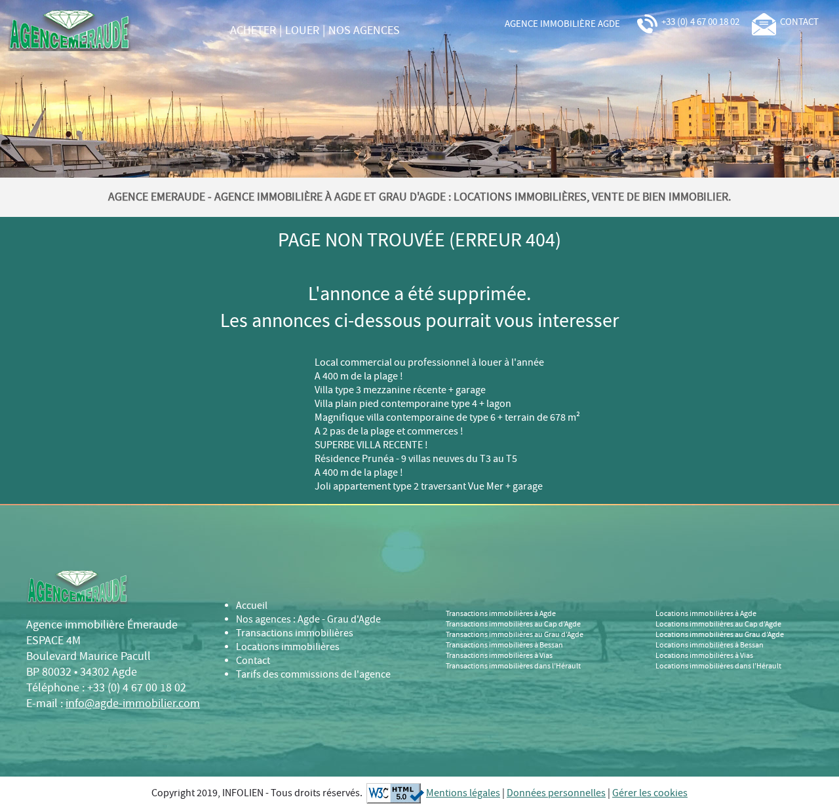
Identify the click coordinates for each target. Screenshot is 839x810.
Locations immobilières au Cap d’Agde (718, 624)
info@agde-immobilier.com (133, 704)
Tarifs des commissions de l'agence (313, 675)
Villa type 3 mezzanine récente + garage (400, 390)
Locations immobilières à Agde (705, 614)
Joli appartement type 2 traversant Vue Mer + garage (429, 486)
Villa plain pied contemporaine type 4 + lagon (413, 404)
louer (302, 31)
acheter (253, 31)
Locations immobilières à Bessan (709, 645)
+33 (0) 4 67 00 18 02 (699, 22)
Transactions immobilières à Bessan (504, 645)
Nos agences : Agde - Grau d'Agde (308, 620)
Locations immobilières (288, 647)
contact (797, 22)
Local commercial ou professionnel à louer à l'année (429, 363)
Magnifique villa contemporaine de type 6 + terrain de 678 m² (447, 418)
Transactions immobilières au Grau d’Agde (514, 635)
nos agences (364, 31)
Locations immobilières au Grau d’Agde (719, 635)
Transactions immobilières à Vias (499, 656)
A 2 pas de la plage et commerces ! (389, 431)
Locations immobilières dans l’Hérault (718, 666)
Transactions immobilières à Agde (501, 614)
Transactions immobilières (294, 633)
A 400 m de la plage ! (359, 376)
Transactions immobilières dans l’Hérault (513, 666)
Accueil (251, 606)
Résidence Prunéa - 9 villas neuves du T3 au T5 (416, 459)
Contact (253, 661)
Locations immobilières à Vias (704, 656)
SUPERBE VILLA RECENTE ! (371, 445)
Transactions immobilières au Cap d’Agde (513, 624)
